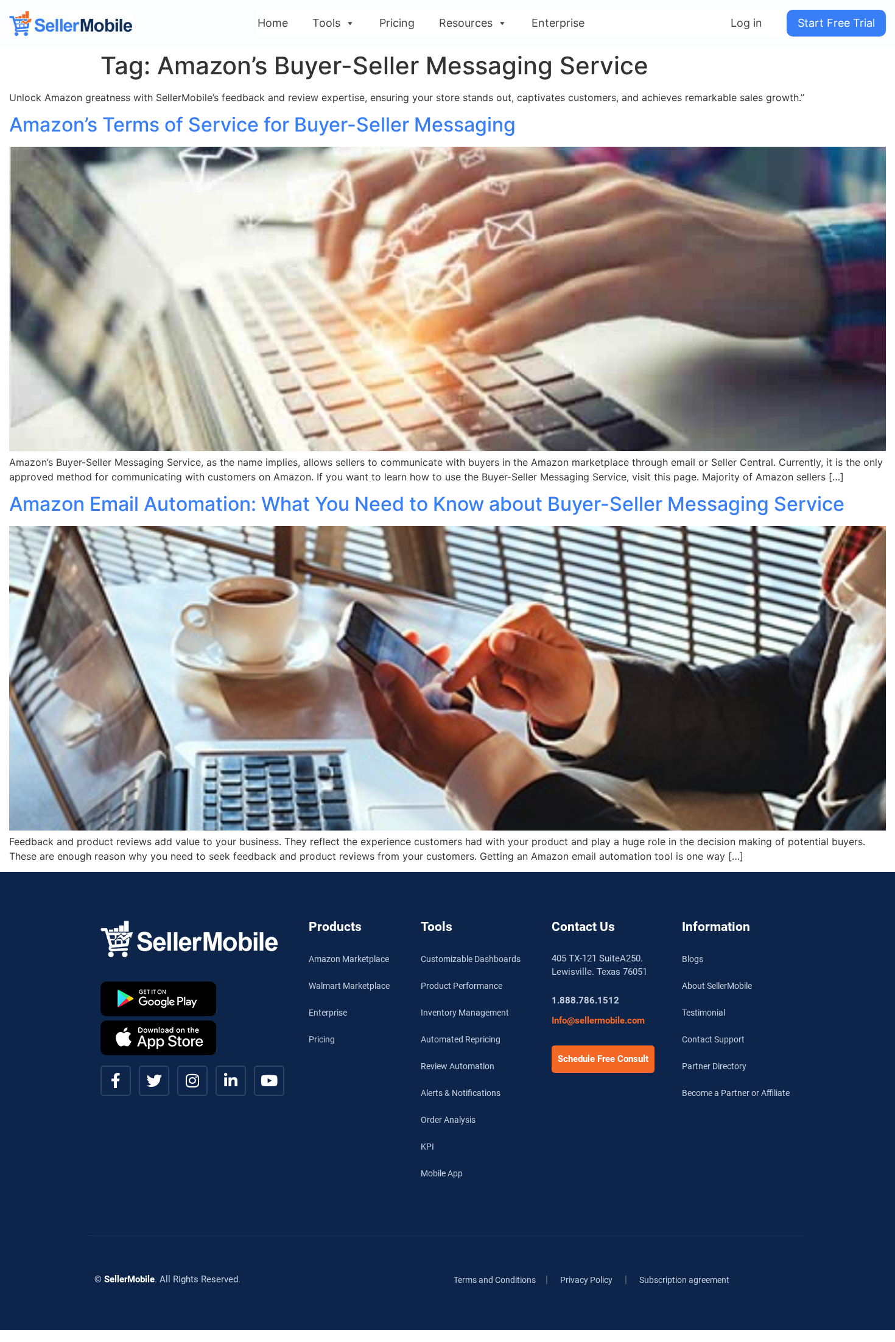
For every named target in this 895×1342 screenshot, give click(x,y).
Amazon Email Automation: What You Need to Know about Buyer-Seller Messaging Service (426, 504)
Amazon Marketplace (349, 959)
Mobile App (442, 1173)
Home (273, 22)
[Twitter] (154, 1081)
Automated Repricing (460, 1039)
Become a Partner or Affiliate (736, 1093)
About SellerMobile (717, 986)
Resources (466, 22)
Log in (746, 22)
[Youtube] (269, 1081)
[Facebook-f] (115, 1081)
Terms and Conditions (495, 1280)
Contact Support (713, 1039)
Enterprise (558, 22)
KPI (427, 1146)
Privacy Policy (586, 1280)
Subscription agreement (684, 1280)
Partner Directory (714, 1066)
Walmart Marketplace (349, 986)
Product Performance (461, 986)
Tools (326, 22)
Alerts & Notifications (460, 1093)
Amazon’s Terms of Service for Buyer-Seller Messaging (262, 124)
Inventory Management (465, 1012)
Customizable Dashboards (471, 959)
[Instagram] (192, 1081)
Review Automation (457, 1066)
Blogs (692, 959)
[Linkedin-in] (231, 1081)
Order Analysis (448, 1120)
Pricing (397, 22)
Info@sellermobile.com (598, 1020)
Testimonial (703, 1012)
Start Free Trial (836, 22)
